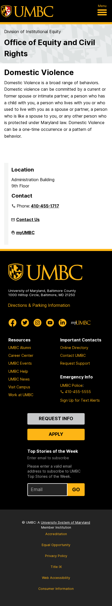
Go (76, 489)
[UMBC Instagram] (37, 322)
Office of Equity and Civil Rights (49, 48)
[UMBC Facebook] (12, 322)
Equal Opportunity (56, 545)
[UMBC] (27, 11)
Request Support (75, 363)
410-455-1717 (45, 206)
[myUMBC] (80, 322)
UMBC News (19, 379)
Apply (56, 434)
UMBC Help (18, 371)
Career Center (20, 355)
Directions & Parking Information (39, 305)
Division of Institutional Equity (32, 31)
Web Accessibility (56, 578)
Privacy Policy (56, 556)
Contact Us (28, 219)
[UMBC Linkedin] (62, 322)
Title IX (56, 567)
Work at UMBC (20, 395)
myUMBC (25, 234)
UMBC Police (71, 385)
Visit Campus (19, 387)
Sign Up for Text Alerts (80, 400)
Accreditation (56, 534)
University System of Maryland (65, 522)
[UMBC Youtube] (50, 322)
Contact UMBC (73, 355)
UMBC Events (20, 363)
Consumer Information (56, 589)
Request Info (56, 418)
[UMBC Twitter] (25, 322)
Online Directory (74, 347)
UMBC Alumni (19, 347)
